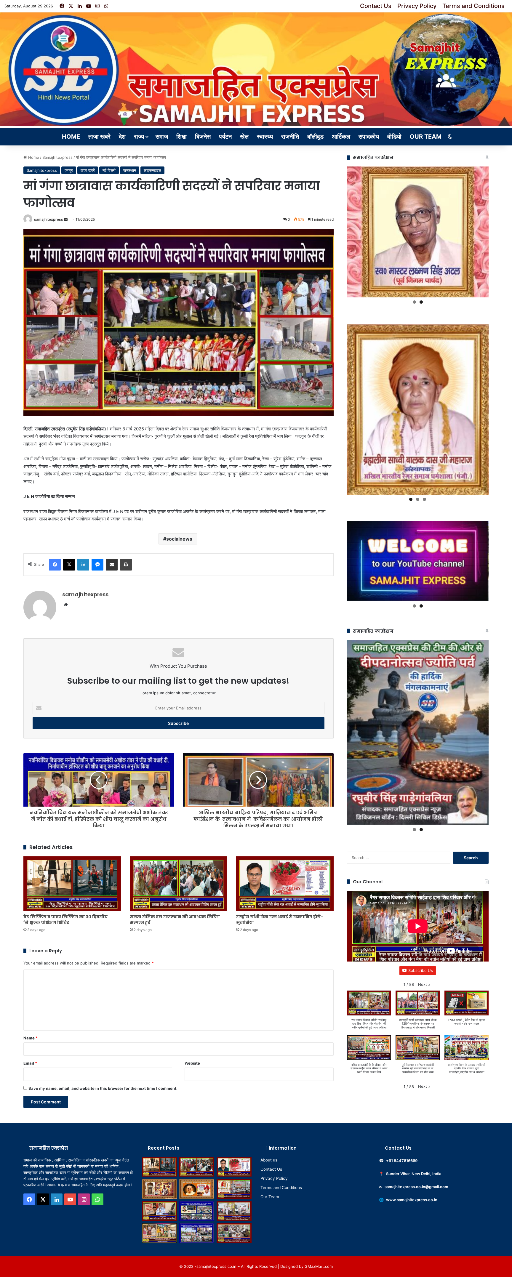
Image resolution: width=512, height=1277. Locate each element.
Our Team (425, 136)
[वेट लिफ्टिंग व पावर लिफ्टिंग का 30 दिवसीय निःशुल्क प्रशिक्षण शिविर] (72, 883)
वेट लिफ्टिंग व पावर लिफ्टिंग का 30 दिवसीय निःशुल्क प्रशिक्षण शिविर (65, 919)
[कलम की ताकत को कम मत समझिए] (159, 1211)
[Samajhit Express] (256, 69)
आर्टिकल (341, 136)
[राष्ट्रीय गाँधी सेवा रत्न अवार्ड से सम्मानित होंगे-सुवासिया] (285, 883)
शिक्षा (181, 136)
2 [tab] (421, 302)
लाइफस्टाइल (152, 170)
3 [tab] (424, 499)
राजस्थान (129, 170)
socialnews (179, 539)
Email (30, 1063)
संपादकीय (369, 136)
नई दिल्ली (109, 170)
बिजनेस (203, 136)
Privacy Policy (416, 5)
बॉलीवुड (315, 136)
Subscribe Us (420, 970)
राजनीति (290, 136)
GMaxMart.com (319, 1266)
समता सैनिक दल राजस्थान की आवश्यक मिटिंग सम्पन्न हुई (175, 919)
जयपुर (69, 170)
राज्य (139, 136)
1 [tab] (414, 302)
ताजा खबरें (99, 136)
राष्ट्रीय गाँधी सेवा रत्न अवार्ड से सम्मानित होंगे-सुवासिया (279, 919)
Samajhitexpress (57, 157)
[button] (424, 984)
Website (192, 1063)
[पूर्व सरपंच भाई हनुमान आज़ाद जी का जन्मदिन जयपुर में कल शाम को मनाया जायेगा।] (159, 1189)
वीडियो (394, 136)
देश (122, 136)
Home (71, 136)
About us (268, 1160)
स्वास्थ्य (265, 136)
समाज (162, 136)
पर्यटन (225, 136)
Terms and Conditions (473, 5)
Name (30, 1038)
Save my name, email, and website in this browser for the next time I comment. (102, 1088)
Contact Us (375, 5)
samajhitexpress (48, 219)
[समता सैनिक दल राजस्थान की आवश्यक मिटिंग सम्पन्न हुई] (178, 883)
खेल (244, 136)
